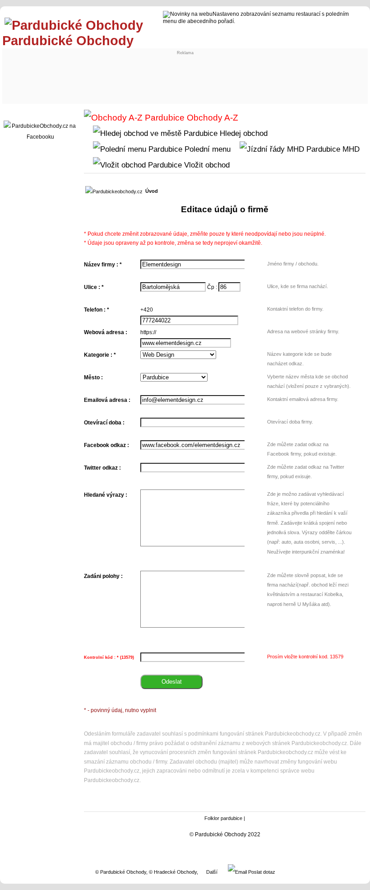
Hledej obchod (242, 133)
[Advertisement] (171, 75)
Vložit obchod (206, 164)
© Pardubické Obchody (120, 872)
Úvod (151, 191)
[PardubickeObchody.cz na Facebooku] (40, 137)
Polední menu (206, 149)
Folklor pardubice (223, 818)
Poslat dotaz (261, 872)
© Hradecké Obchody (173, 872)
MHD (350, 149)
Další (211, 872)
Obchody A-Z (211, 117)
